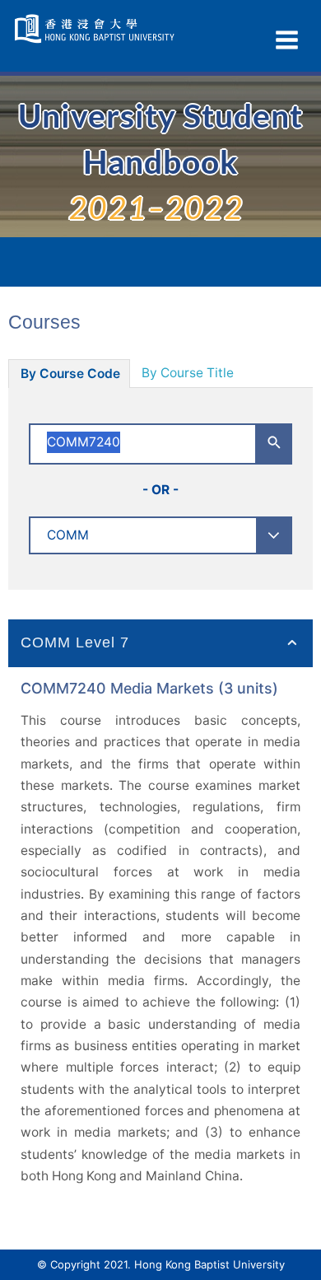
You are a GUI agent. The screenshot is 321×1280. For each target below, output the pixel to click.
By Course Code (70, 373)
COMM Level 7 (75, 642)
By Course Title (188, 373)
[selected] (96, 29)
